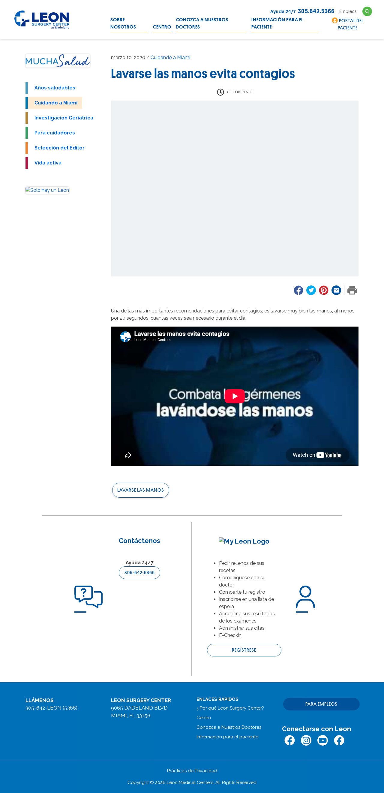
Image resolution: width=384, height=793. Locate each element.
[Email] (336, 290)
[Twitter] (311, 290)
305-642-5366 (139, 572)
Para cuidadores (54, 133)
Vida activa (48, 163)
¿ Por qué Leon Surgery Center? (230, 708)
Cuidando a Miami (55, 103)
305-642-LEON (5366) (51, 708)
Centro (162, 27)
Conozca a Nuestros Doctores (202, 23)
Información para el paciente (277, 23)
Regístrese (244, 650)
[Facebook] (298, 290)
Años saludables (54, 88)
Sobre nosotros (123, 23)
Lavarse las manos (140, 490)
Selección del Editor (59, 148)
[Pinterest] (323, 290)
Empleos (348, 11)
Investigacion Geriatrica (63, 118)
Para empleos (321, 704)
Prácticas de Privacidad (192, 770)
